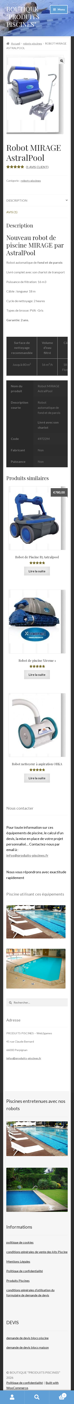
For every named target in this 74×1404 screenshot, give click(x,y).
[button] (62, 61)
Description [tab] (16, 200)
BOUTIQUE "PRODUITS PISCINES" (22, 16)
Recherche (37, 1397)
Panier (57, 1394)
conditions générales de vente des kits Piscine (36, 1252)
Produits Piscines (18, 1280)
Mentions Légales (18, 1261)
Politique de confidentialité (24, 1271)
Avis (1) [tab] (11, 212)
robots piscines (32, 43)
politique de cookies (20, 1242)
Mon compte (12, 1397)
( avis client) (37, 167)
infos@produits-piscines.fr (27, 855)
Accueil (15, 43)
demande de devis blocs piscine (27, 1338)
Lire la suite (37, 571)
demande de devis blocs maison (27, 1347)
